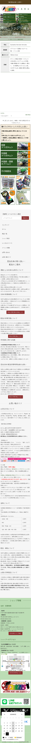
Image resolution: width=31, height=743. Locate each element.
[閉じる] (23, 710)
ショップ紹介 (6, 238)
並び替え (2, 113)
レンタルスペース (7, 243)
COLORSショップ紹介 (15, 633)
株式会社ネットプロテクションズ (20, 469)
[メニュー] (28, 9)
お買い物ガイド (6, 257)
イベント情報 (6, 248)
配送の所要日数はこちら (15, 336)
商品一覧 (4, 234)
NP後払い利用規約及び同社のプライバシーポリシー (14, 475)
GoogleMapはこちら (15, 672)
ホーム (4, 229)
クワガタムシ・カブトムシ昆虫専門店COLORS (18, 742)
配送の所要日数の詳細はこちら (15, 312)
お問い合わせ (6, 252)
